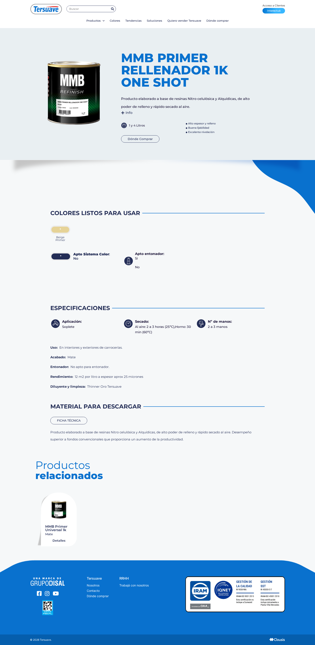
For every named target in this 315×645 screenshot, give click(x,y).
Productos (94, 20)
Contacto (93, 590)
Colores (115, 20)
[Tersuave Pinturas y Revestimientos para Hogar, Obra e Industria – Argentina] (46, 9)
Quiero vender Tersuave (184, 20)
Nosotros (93, 585)
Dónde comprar (217, 20)
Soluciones (154, 20)
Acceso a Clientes (273, 8)
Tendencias (133, 20)
